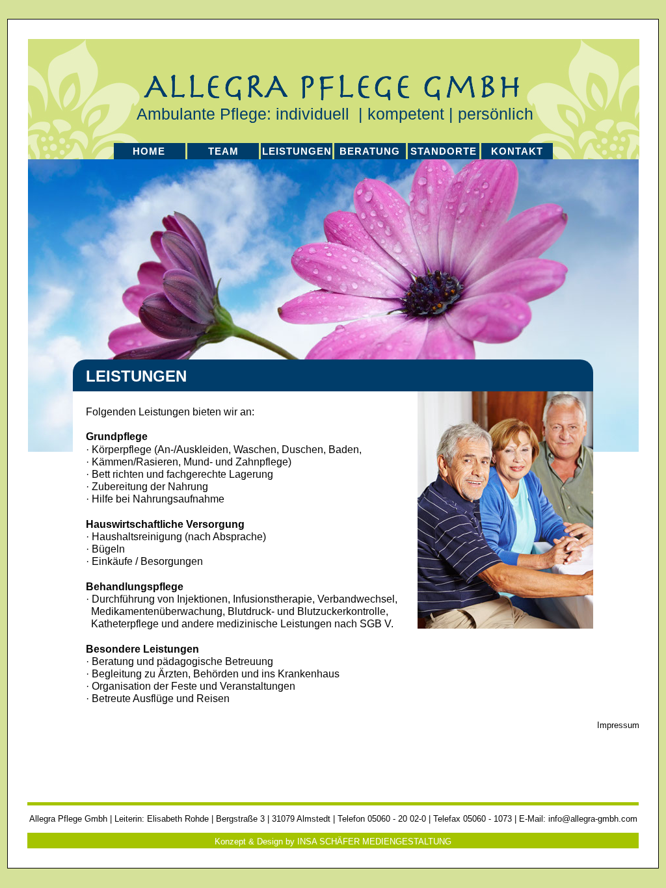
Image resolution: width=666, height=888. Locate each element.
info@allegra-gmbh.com (592, 819)
